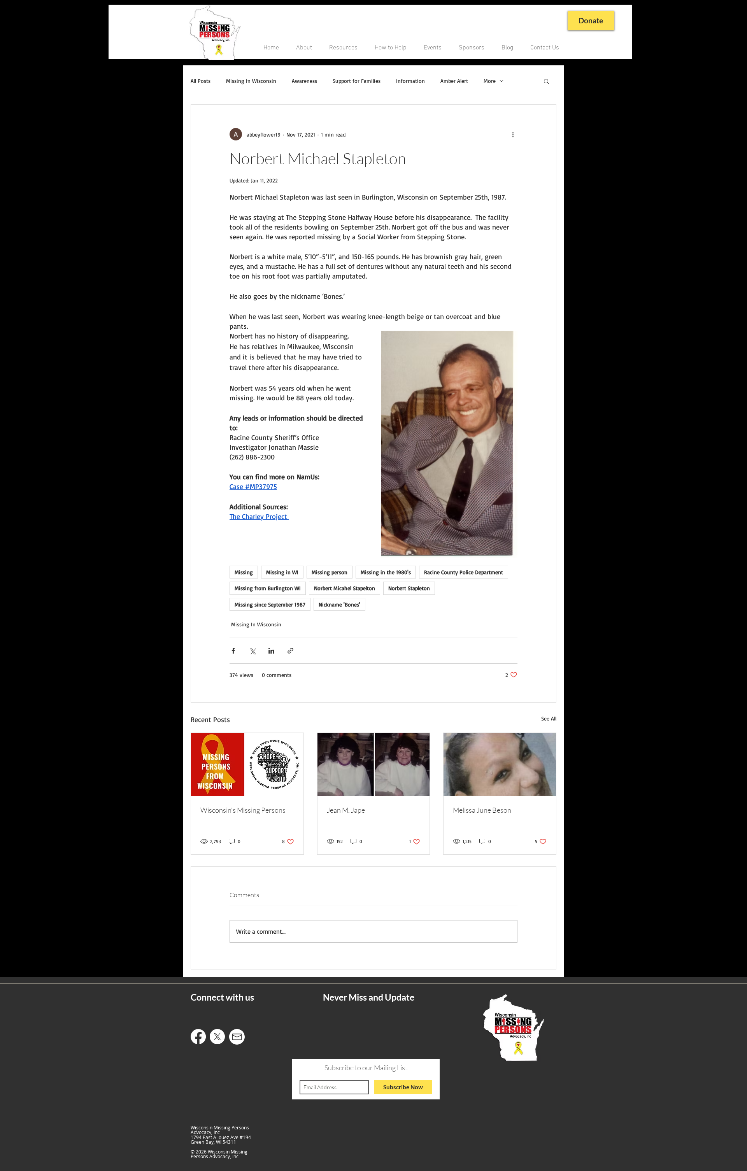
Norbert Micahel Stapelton (344, 588)
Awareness (304, 80)
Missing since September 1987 (270, 604)
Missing (244, 572)
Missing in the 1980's (386, 572)
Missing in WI (282, 572)
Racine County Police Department (463, 572)
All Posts (200, 80)
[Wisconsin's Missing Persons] (247, 764)
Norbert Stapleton (409, 588)
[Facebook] (198, 1036)
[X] (217, 1036)
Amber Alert (454, 80)
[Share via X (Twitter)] (252, 650)
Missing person (329, 572)
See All (548, 718)
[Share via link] (290, 650)
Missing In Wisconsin (251, 80)
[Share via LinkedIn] (271, 650)
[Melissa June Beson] (500, 764)
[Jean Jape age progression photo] (373, 764)
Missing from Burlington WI (268, 588)
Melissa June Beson (482, 810)
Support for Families (357, 80)
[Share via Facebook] (233, 650)
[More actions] (512, 134)
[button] (546, 81)
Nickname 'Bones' (339, 604)
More (490, 80)
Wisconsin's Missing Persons (243, 810)
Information (410, 80)
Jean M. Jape (346, 810)
